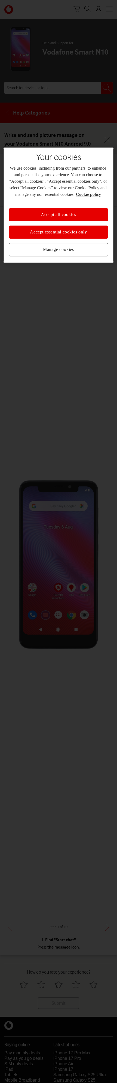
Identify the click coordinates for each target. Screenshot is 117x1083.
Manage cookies (58, 249)
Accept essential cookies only (58, 232)
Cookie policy (88, 194)
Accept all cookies (58, 214)
